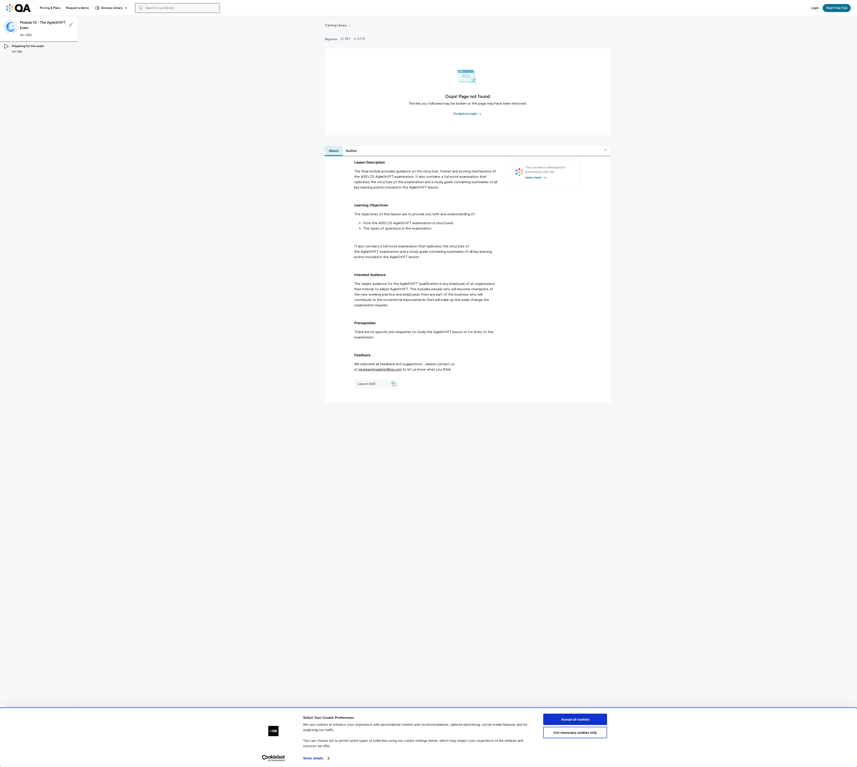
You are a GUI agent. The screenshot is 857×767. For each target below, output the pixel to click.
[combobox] (177, 8)
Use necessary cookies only (575, 732)
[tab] (333, 150)
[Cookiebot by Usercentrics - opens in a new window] (273, 758)
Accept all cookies (575, 719)
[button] (50, 8)
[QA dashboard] (18, 8)
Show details (313, 758)
